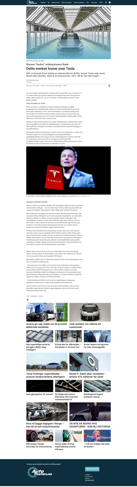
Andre (101, 2)
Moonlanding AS (89, 480)
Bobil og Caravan (67, 2)
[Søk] (106, 3)
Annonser (94, 2)
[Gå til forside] (32, 2)
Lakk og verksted (79, 2)
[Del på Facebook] (109, 86)
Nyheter (43, 2)
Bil (48, 2)
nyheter (34, 296)
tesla (41, 296)
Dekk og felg (55, 2)
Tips (87, 2)
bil (28, 296)
